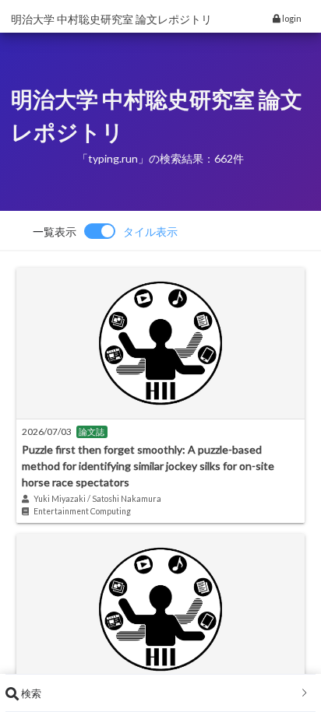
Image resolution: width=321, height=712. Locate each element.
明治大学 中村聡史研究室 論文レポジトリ (111, 19)
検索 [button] (30, 693)
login (291, 18)
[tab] (160, 693)
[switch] (105, 231)
